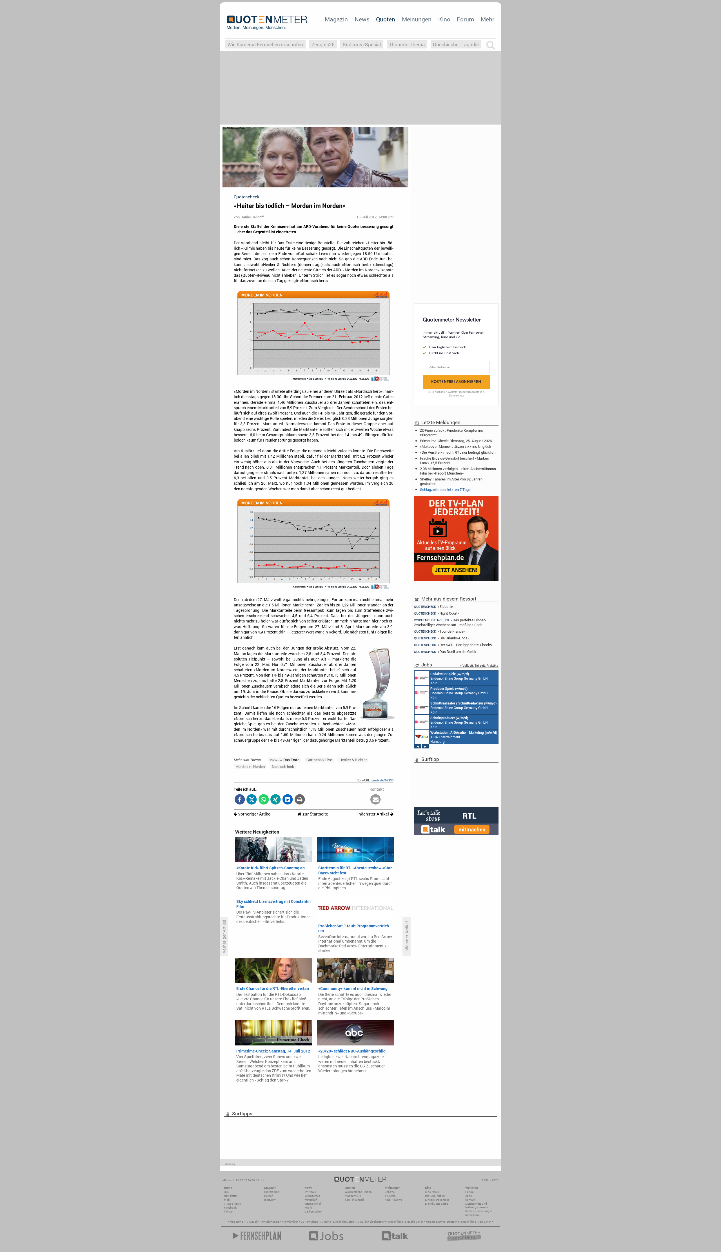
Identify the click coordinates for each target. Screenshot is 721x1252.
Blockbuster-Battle (436, 1204)
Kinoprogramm (435, 1222)
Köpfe (308, 1207)
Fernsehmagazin (270, 1222)
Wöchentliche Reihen (358, 1192)
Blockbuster (377, 1222)
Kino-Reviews (393, 1200)
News (362, 19)
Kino (444, 19)
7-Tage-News (232, 1204)
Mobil (228, 1200)
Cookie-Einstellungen (479, 1211)
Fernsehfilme (394, 1222)
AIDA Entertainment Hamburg (463, 737)
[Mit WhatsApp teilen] (264, 800)
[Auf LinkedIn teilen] (288, 800)
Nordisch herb (283, 766)
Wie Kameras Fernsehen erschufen (265, 44)
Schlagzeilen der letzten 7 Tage (445, 489)
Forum (465, 19)
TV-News (310, 1192)
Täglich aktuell (354, 1200)
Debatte (390, 1192)
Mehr (487, 19)
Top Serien (484, 1222)
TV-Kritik (390, 1196)
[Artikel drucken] (299, 800)
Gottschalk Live (319, 759)
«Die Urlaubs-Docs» (441, 638)
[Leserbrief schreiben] (376, 800)
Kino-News (432, 1192)
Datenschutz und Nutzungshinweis (476, 1205)
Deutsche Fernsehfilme (461, 1222)
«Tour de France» (439, 631)
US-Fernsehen (313, 1211)
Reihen (268, 1196)
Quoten (385, 19)
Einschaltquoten (343, 1222)
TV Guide (362, 1222)
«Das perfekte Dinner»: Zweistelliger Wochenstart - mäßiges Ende (450, 622)
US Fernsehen (309, 1222)
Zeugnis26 (323, 44)
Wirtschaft (310, 1200)
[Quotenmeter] (267, 22)
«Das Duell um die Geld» (445, 651)
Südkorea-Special (362, 44)
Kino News (236, 1222)
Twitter (228, 1211)
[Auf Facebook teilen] (240, 800)
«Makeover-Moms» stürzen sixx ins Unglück (455, 446)
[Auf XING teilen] (276, 800)
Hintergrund (271, 1192)
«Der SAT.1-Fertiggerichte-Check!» (453, 644)
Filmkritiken (291, 1222)
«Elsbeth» (433, 606)
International (312, 1204)
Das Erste (284, 759)
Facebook (230, 1207)
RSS (226, 1192)
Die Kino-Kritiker (435, 1196)
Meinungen (416, 19)
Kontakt (470, 1200)
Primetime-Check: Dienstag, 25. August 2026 (456, 440)
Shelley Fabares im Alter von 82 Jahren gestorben (451, 481)
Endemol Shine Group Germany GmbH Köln (459, 678)
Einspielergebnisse (437, 1200)
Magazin (336, 19)
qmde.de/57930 (382, 780)
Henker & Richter (353, 759)
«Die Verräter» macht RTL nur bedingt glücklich (457, 452)
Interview (270, 1200)
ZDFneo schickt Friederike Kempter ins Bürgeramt (451, 432)
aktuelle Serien (414, 1222)
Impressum (472, 1215)
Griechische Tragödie (456, 44)
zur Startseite (314, 814)
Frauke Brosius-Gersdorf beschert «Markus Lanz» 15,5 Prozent (454, 460)
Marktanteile (353, 1196)
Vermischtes (312, 1196)
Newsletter (230, 1196)
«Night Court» (436, 613)
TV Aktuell (251, 1222)
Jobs (468, 1196)
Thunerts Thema (407, 44)
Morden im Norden (250, 766)
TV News (325, 1222)
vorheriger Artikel (254, 814)
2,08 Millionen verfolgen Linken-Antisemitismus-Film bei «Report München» (458, 471)
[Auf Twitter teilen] (252, 800)
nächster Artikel (374, 814)
